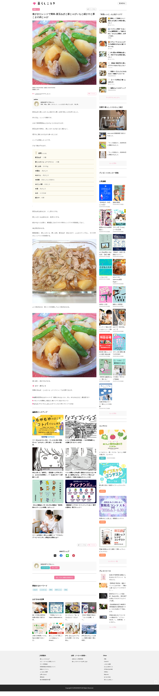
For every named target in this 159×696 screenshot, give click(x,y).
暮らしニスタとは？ (45, 659)
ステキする (92, 93)
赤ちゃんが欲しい (108, 679)
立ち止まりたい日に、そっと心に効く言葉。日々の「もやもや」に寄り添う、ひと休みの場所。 (47, 442)
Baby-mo (106, 674)
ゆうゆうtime (107, 677)
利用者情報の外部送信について (47, 666)
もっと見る (112, 163)
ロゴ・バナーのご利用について (47, 661)
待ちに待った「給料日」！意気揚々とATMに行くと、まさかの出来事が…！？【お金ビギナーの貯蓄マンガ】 (47, 475)
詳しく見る (55, 567)
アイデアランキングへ (113, 97)
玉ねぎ (35, 589)
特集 (105, 659)
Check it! (106, 661)
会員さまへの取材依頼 (77, 659)
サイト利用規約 (44, 664)
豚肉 (51, 589)
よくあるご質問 (44, 672)
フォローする (45, 567)
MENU (122, 3)
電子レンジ (58, 589)
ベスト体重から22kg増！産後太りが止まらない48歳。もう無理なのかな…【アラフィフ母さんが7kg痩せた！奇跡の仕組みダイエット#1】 (80, 475)
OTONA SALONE (108, 669)
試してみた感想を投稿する (64, 577)
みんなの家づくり (108, 666)
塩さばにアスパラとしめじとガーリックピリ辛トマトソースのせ (53, 404)
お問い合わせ (43, 674)
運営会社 (42, 677)
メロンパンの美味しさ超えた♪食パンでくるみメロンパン (51, 400)
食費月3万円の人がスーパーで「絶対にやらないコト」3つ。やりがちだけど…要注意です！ (61, 397)
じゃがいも (43, 589)
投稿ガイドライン (44, 669)
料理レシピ (36, 9)
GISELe (106, 672)
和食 (66, 589)
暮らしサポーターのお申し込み (79, 661)
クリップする (92, 9)
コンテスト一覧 (113, 561)
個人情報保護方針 (44, 679)
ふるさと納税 (107, 664)
